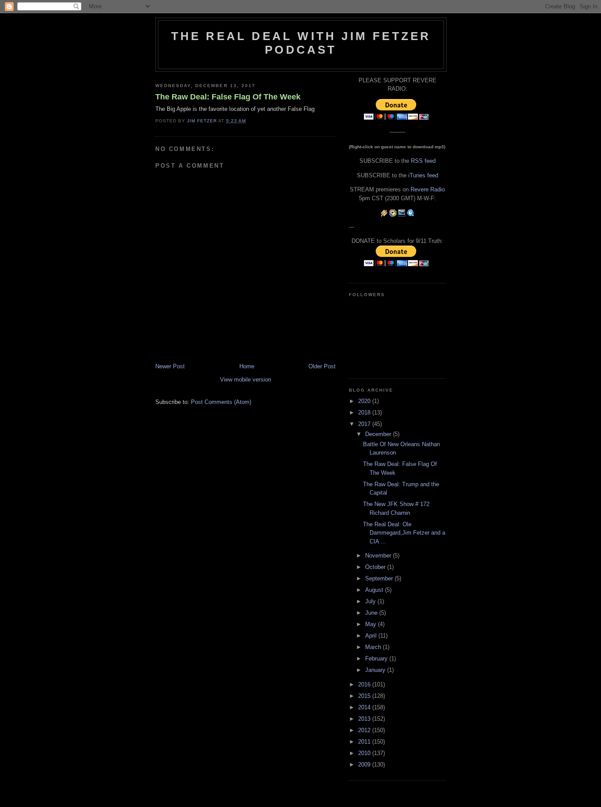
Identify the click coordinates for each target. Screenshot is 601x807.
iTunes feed (423, 175)
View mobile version (245, 379)
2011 (365, 741)
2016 (365, 684)
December (379, 434)
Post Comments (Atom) (221, 402)
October (376, 567)
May (371, 624)
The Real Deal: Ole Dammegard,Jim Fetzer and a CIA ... (404, 533)
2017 (365, 424)
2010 (365, 753)
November (379, 555)
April (371, 635)
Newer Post (170, 366)
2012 (365, 730)
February (377, 658)
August (375, 590)
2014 (365, 707)
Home (246, 366)
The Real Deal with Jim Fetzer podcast (301, 42)
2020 (365, 401)
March (374, 647)
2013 (365, 718)
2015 (365, 696)
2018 (365, 412)
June (372, 612)
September (380, 578)
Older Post (322, 366)
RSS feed (423, 161)
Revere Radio (427, 189)
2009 (365, 764)
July (371, 601)
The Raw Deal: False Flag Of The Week (227, 96)
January (376, 670)
